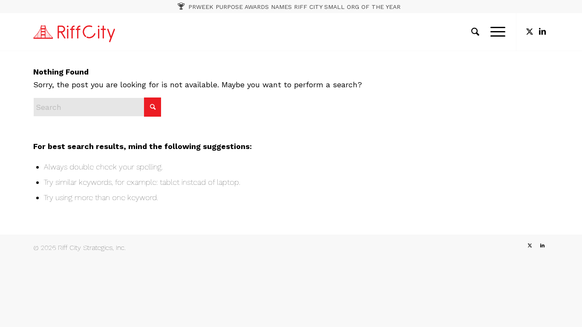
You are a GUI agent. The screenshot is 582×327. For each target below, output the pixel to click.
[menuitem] (475, 32)
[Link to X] (529, 31)
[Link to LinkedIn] (542, 31)
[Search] (475, 32)
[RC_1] (74, 32)
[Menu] (495, 32)
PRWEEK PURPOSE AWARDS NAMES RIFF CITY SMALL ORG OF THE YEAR (294, 6)
